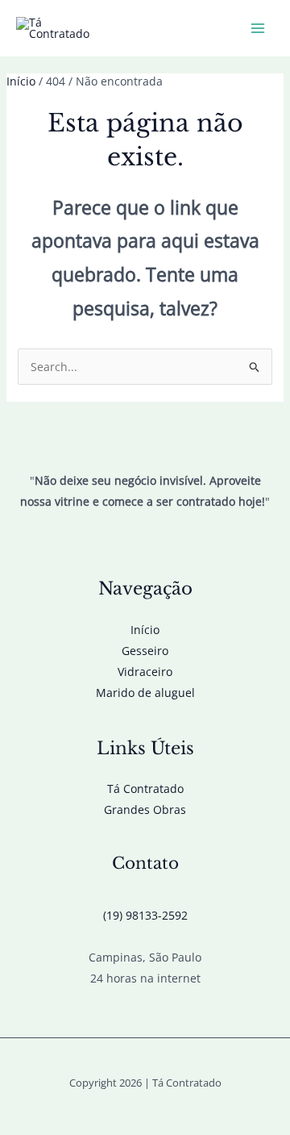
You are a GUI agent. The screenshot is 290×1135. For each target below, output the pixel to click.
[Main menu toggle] (257, 28)
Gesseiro (145, 650)
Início (145, 629)
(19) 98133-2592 (145, 915)
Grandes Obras (145, 809)
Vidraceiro (145, 671)
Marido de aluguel (145, 692)
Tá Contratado (145, 788)
